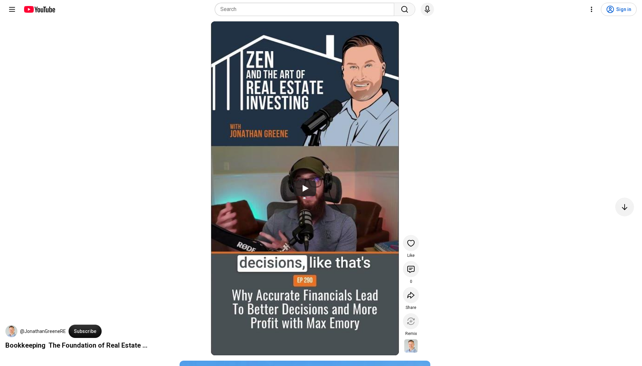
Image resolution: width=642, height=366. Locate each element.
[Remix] (411, 321)
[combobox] (306, 9)
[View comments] (411, 269)
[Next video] (624, 207)
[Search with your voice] (427, 9)
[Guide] (12, 9)
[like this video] (411, 243)
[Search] (404, 9)
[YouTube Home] (39, 9)
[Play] (305, 188)
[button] (11, 331)
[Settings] (591, 9)
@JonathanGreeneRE (43, 331)
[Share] (411, 295)
